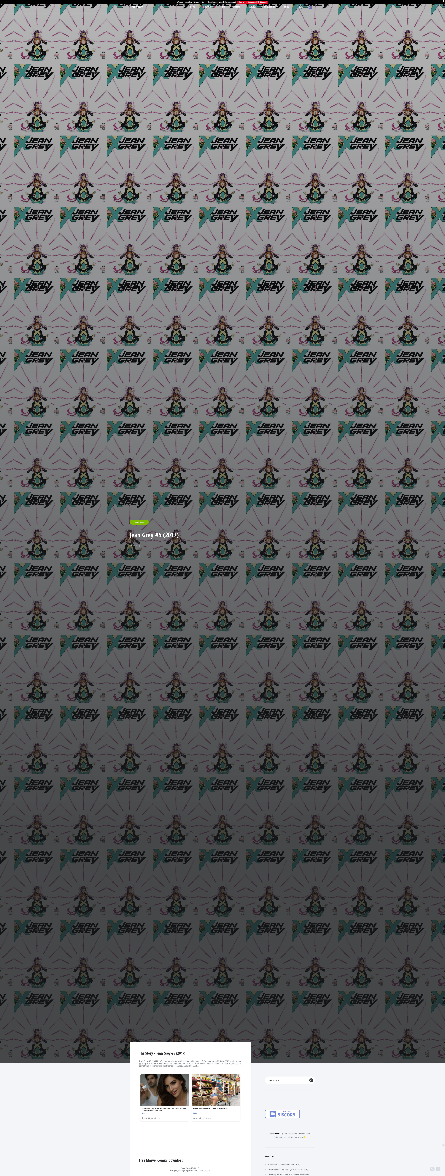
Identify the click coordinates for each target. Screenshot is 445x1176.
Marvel (252, 7)
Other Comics (269, 7)
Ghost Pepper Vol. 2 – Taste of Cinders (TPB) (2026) (288, 1174)
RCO (223, 7)
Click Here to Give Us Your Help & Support (252, 2)
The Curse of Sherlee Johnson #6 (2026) (284, 1164)
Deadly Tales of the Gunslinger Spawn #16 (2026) (288, 1169)
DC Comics (236, 7)
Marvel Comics (139, 522)
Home (192, 7)
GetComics (136, 7)
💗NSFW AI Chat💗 (208, 7)
